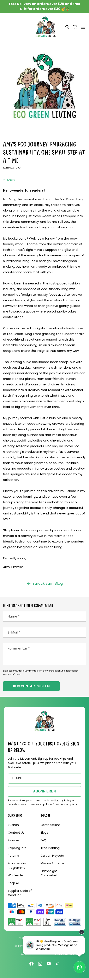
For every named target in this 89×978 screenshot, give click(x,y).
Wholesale (15, 875)
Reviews (13, 840)
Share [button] (11, 180)
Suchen (13, 825)
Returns (13, 856)
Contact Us (16, 832)
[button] (83, 27)
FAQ (43, 840)
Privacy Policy (62, 800)
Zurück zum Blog (47, 583)
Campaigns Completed (49, 873)
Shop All (13, 883)
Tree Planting (50, 848)
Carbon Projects (52, 856)
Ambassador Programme (17, 865)
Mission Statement (54, 863)
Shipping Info (17, 848)
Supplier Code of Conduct (20, 893)
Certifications (50, 825)
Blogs (44, 832)
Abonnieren (44, 791)
